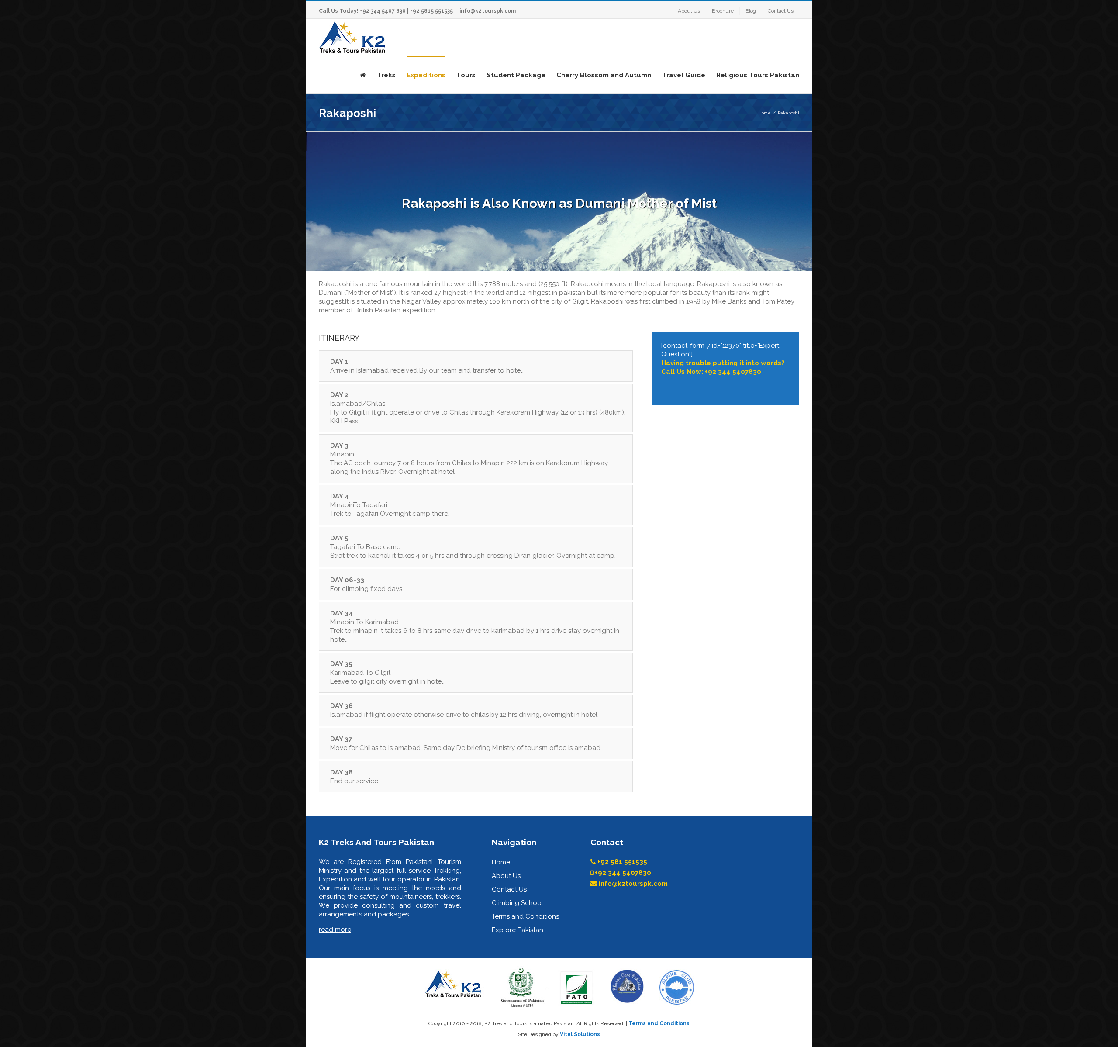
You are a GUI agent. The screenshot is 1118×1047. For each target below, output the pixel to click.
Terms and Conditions (525, 916)
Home (501, 862)
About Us (506, 876)
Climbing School (517, 903)
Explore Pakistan (517, 930)
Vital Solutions (580, 1034)
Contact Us (509, 889)
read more (335, 929)
